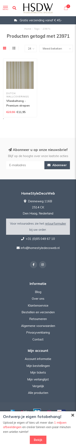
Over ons (38, 299)
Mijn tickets (38, 372)
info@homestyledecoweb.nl (40, 248)
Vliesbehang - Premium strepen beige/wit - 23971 (18, 105)
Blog (38, 292)
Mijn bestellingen (38, 366)
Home (27, 28)
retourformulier (55, 223)
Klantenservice (38, 305)
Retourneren (38, 319)
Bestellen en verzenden (38, 312)
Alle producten (38, 393)
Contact (38, 339)
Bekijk (38, 440)
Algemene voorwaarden (38, 326)
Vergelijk (38, 386)
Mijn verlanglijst (38, 379)
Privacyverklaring (38, 332)
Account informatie (38, 359)
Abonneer (59, 165)
